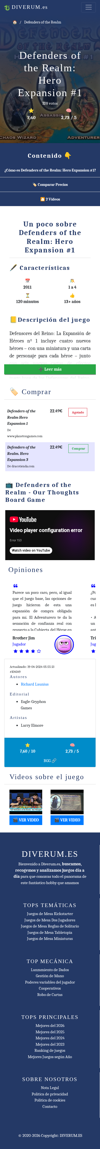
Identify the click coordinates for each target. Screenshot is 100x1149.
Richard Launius (35, 684)
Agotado (78, 412)
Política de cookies (49, 1100)
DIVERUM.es (29, 7)
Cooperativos (50, 988)
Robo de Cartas (49, 994)
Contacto (49, 1106)
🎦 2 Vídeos (50, 199)
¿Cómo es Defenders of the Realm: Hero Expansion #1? (50, 170)
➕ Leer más (50, 369)
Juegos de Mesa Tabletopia (50, 932)
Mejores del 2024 (50, 1037)
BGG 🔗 (50, 760)
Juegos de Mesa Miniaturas (50, 938)
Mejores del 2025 (50, 1031)
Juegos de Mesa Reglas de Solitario (50, 926)
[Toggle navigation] (88, 7)
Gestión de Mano (50, 975)
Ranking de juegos (49, 1050)
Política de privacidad (50, 1094)
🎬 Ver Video (26, 820)
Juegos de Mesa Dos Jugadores (49, 920)
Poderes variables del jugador (50, 982)
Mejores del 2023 (50, 1044)
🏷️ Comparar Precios (50, 185)
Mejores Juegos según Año (50, 1056)
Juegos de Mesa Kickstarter (50, 913)
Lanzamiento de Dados (50, 969)
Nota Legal (50, 1087)
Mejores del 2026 (50, 1025)
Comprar (78, 448)
